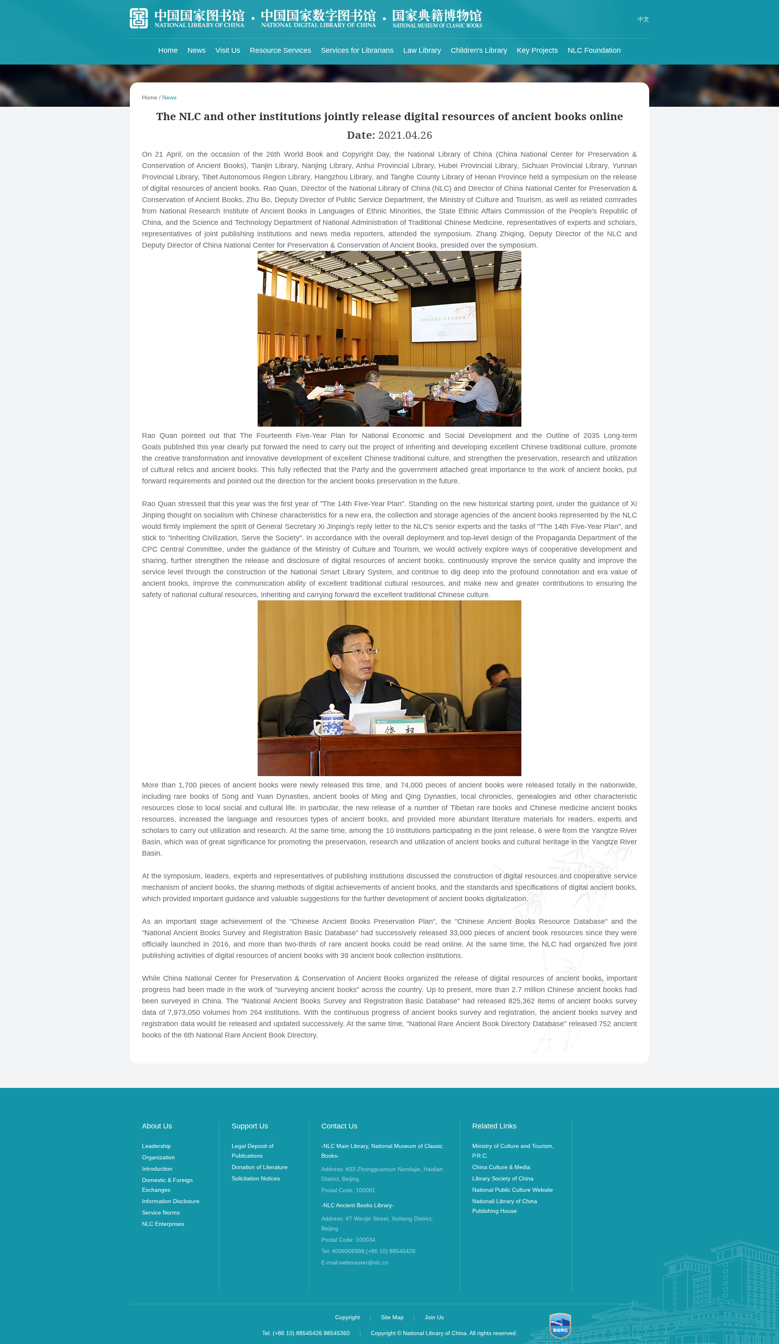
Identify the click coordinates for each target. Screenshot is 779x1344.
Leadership (156, 1146)
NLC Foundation (594, 50)
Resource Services (280, 50)
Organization (158, 1157)
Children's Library (479, 50)
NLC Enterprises (163, 1224)
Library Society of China (503, 1178)
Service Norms (161, 1212)
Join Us (434, 1317)
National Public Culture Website (512, 1190)
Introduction (157, 1168)
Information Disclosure (171, 1201)
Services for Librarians (357, 50)
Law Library (422, 50)
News (196, 50)
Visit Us (227, 50)
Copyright (348, 1317)
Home (168, 50)
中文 (643, 19)
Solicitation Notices (256, 1178)
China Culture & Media (501, 1167)
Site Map (393, 1317)
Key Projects (537, 50)
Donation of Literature (260, 1167)
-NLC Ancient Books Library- (357, 1205)
